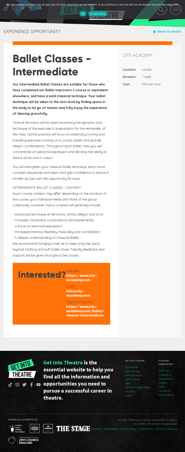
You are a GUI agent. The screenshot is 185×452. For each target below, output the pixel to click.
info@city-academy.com (78, 293)
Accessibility (95, 429)
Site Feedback (166, 395)
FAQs (162, 386)
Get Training (132, 371)
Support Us (165, 374)
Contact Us (165, 390)
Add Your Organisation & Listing (137, 389)
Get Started (131, 367)
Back (169, 31)
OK (83, 13)
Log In (128, 395)
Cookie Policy (145, 429)
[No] (180, 9)
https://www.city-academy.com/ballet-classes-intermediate (85, 310)
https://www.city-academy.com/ (81, 277)
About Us (164, 370)
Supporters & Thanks (166, 380)
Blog (127, 383)
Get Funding (132, 379)
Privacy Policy (128, 429)
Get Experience (133, 375)
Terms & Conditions (166, 429)
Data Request (111, 429)
